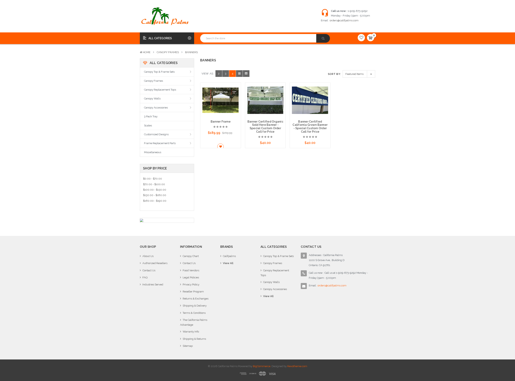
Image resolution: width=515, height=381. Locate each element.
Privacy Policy (191, 284)
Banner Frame (221, 121)
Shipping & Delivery (195, 305)
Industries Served (152, 284)
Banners (191, 52)
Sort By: (334, 73)
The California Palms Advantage (193, 322)
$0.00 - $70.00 (152, 178)
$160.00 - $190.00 (154, 200)
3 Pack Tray (151, 116)
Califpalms (229, 256)
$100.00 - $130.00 (154, 189)
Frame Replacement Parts (160, 143)
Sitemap (188, 345)
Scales (148, 125)
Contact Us (148, 270)
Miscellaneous (152, 152)
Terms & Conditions (194, 312)
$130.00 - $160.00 (154, 195)
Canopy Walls (152, 98)
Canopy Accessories (156, 107)
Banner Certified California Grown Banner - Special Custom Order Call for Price (310, 126)
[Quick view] (220, 93)
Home (146, 52)
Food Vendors (191, 270)
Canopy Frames (168, 52)
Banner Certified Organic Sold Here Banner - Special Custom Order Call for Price (265, 126)
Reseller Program (193, 291)
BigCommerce (261, 366)
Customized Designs (156, 134)
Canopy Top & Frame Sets (159, 71)
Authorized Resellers (154, 263)
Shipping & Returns (194, 338)
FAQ (144, 277)
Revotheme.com (297, 366)
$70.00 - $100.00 (154, 184)
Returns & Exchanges (195, 298)
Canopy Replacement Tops (160, 89)
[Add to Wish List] (220, 147)
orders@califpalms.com (344, 20)
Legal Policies (191, 277)
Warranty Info (191, 331)
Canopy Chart (191, 256)
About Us (147, 256)
